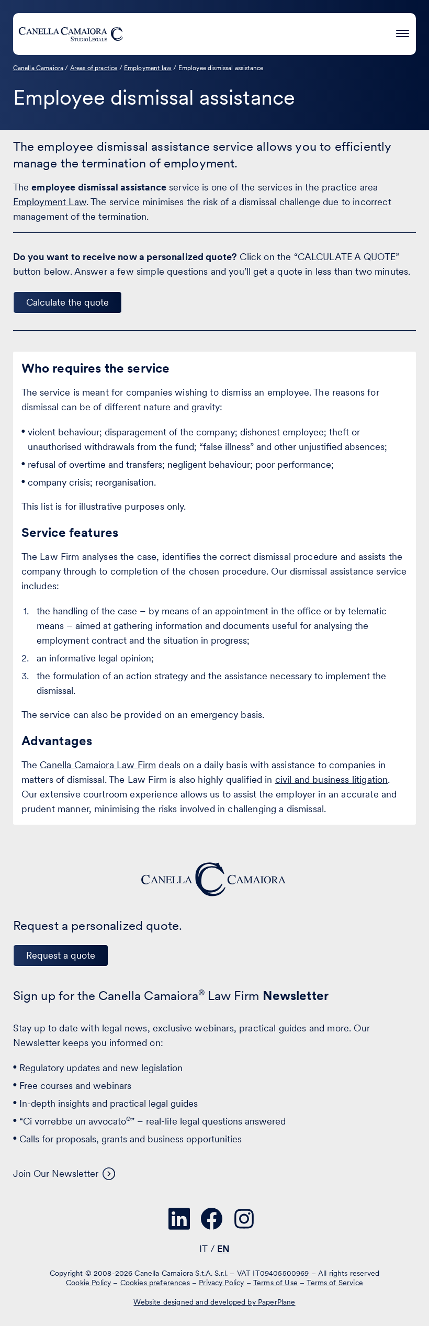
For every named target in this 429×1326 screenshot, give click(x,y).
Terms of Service (335, 1282)
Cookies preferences (155, 1282)
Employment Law (49, 201)
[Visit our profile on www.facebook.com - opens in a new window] (211, 1218)
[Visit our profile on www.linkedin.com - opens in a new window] (179, 1218)
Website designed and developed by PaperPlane (214, 1302)
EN (223, 1248)
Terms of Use (275, 1282)
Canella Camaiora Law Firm (98, 764)
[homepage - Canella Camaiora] (214, 879)
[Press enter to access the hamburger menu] (402, 32)
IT (203, 1248)
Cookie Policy (88, 1282)
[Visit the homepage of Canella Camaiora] (70, 34)
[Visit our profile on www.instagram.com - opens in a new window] (244, 1218)
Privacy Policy (221, 1282)
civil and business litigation (331, 779)
